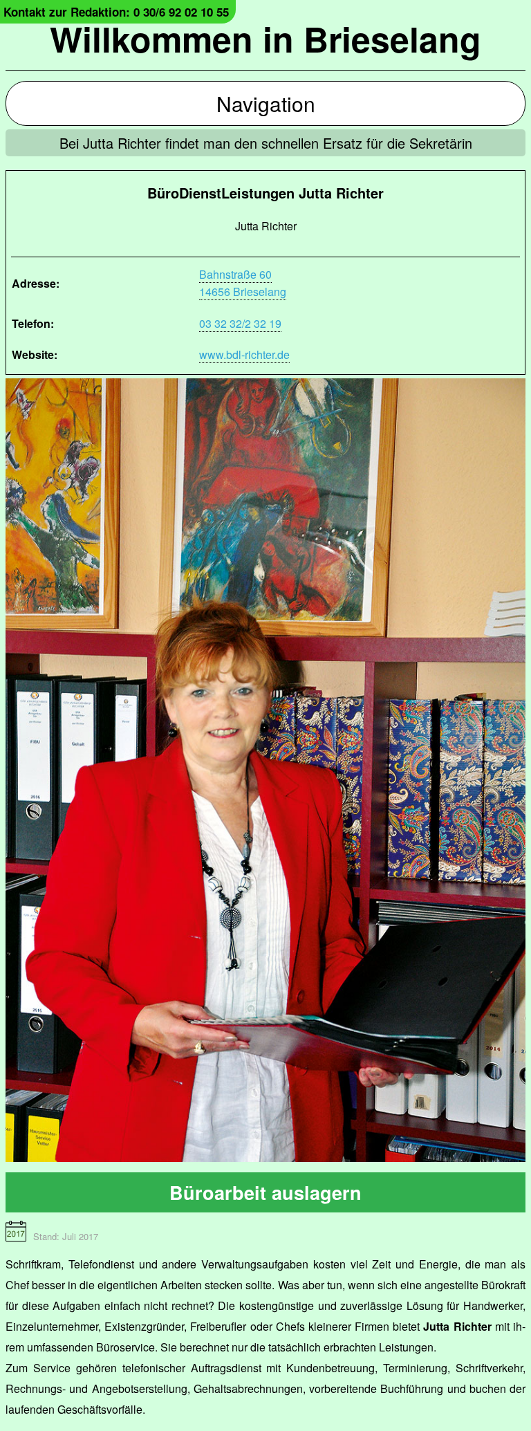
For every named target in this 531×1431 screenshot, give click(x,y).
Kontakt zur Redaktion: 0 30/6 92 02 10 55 (116, 11)
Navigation (265, 103)
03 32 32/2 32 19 (240, 323)
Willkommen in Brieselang (265, 38)
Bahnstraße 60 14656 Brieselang (242, 282)
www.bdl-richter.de (244, 354)
